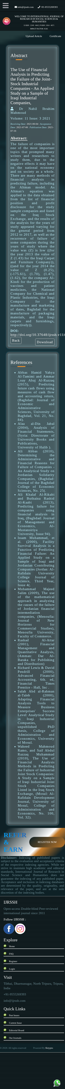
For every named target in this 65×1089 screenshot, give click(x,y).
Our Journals (15, 1038)
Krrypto (50, 1048)
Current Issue (15, 1023)
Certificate (55, 36)
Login (12, 969)
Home (12, 946)
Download (45, 342)
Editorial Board (16, 1030)
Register (13, 961)
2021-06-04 (33, 124)
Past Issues (14, 1015)
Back (16, 340)
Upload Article (34, 36)
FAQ (11, 953)
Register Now (47, 842)
